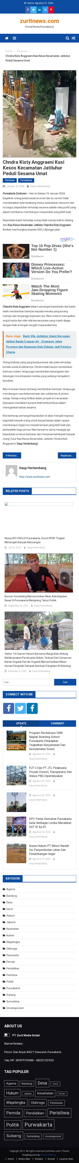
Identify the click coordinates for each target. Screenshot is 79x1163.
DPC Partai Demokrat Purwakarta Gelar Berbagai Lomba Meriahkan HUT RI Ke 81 (50, 823)
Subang (10, 994)
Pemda (10, 961)
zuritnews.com (39, 20)
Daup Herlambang (40, 186)
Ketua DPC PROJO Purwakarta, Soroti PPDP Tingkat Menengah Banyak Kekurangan (35, 540)
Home (11, 1159)
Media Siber (24, 1159)
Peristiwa (10, 180)
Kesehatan (12, 928)
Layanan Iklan (66, 1159)
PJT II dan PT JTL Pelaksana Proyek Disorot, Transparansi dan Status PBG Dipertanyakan (50, 772)
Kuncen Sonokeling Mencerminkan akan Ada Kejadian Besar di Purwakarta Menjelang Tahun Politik (36, 598)
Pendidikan (12, 968)
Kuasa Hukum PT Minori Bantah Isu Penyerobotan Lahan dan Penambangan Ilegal (49, 850)
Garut (9, 909)
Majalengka (13, 942)
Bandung (11, 895)
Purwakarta (26, 180)
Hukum (10, 915)
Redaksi (39, 1159)
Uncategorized (15, 1008)
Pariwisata (12, 955)
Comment (57, 723)
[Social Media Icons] (8, 708)
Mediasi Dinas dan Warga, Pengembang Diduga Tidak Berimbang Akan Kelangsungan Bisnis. (14, 455)
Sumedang (12, 1001)
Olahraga (11, 948)
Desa (9, 902)
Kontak (51, 1159)
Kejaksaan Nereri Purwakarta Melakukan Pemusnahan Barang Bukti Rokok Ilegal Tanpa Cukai (68, 455)
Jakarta (10, 922)
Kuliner (10, 935)
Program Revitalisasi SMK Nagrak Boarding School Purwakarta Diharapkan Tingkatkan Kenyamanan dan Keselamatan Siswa (47, 741)
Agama (10, 889)
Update (21, 723)
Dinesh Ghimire (48, 1155)
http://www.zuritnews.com (34, 476)
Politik (9, 981)
